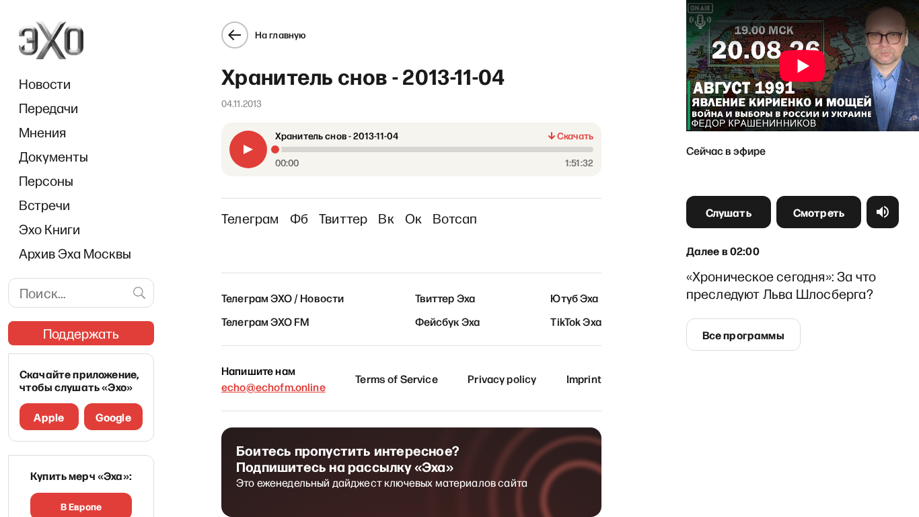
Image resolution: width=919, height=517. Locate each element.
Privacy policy (502, 378)
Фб (299, 218)
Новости (45, 83)
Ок (413, 218)
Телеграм (250, 218)
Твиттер (343, 218)
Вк (386, 218)
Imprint (583, 378)
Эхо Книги (49, 229)
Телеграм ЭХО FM (265, 321)
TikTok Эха (575, 321)
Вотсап (455, 218)
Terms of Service (396, 378)
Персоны (46, 180)
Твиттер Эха (445, 297)
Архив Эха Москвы (75, 253)
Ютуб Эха (574, 297)
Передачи (48, 107)
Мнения (42, 132)
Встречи (44, 204)
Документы (53, 156)
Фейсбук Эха (447, 321)
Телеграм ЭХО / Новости (282, 297)
